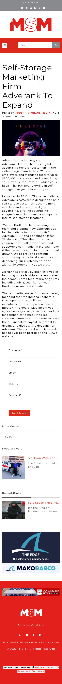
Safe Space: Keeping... (43, 502)
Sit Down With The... (42, 458)
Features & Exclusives (31, 671)
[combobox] (39, 45)
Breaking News (44, 667)
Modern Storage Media (33, 112)
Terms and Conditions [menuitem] (31, 625)
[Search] (56, 45)
